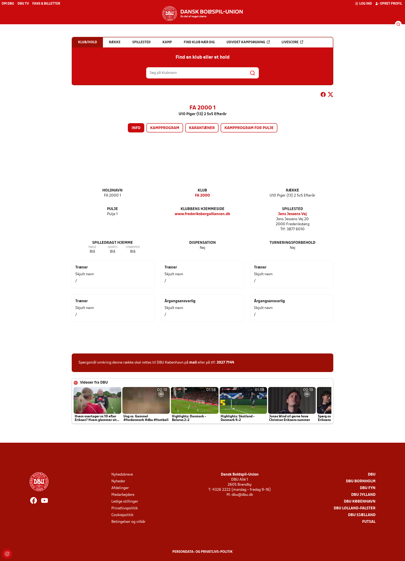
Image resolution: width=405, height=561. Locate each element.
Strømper (133, 247)
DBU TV (23, 3)
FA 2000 (202, 195)
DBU (371, 474)
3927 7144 (225, 362)
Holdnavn (112, 190)
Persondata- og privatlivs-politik (202, 551)
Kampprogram (164, 128)
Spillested (292, 209)
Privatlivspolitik (124, 508)
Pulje (112, 209)
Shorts (112, 247)
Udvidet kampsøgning (246, 42)
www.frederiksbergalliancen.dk (202, 214)
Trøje (92, 247)
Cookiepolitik (122, 515)
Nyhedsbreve (122, 474)
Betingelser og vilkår (128, 522)
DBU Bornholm (360, 481)
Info (136, 128)
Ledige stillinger (124, 501)
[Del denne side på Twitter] (330, 95)
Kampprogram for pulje (249, 128)
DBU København (359, 501)
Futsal (368, 522)
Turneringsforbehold (292, 243)
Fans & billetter (46, 3)
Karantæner (202, 128)
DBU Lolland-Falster (354, 508)
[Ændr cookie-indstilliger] (7, 554)
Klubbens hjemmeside (202, 209)
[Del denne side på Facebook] (323, 95)
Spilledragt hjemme (112, 243)
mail (193, 362)
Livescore (290, 42)
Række (292, 190)
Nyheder (118, 481)
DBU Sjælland (361, 515)
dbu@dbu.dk (242, 495)
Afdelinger (120, 488)
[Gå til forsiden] (202, 13)
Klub (202, 190)
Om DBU (8, 3)
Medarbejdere (122, 495)
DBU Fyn (367, 488)
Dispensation (202, 243)
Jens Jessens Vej (292, 214)
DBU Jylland (363, 495)
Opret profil (391, 3)
